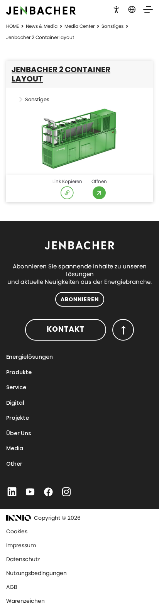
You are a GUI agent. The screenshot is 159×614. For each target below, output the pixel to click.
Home (12, 26)
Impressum (21, 545)
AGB (11, 587)
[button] (116, 9)
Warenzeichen (25, 601)
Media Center (79, 26)
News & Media (42, 26)
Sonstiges (112, 26)
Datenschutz (23, 559)
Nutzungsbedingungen (36, 573)
